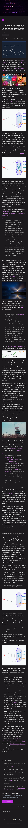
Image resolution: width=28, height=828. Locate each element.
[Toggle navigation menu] (24, 19)
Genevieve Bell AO (20, 742)
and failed (14, 702)
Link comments (7, 801)
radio (23, 459)
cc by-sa (9, 823)
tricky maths (8, 493)
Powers (23, 62)
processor (8, 471)
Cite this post (7, 811)
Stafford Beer (5, 211)
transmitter (8, 457)
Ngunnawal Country (11, 820)
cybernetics (5, 34)
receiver (16, 469)
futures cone (13, 101)
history (19, 823)
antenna (15, 463)
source (14, 823)
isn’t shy (12, 780)
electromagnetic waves (11, 459)
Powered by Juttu (22, 806)
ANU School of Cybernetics (17, 744)
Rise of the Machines (16, 448)
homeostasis (11, 276)
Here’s (22, 307)
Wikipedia (19, 450)
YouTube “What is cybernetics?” (16, 346)
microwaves (10, 461)
